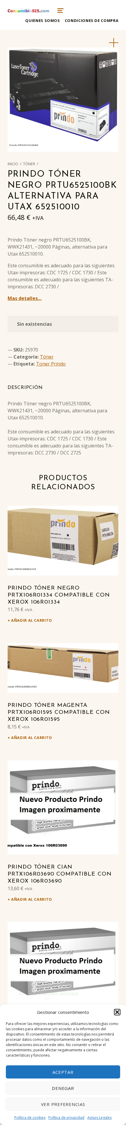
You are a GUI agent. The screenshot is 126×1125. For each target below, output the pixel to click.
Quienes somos (42, 20)
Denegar (63, 1088)
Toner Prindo (51, 364)
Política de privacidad (66, 1117)
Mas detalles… (25, 298)
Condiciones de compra (91, 20)
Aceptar (62, 1072)
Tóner (29, 163)
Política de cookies (29, 1117)
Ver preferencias (63, 1104)
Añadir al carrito (31, 620)
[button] (117, 1012)
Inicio (13, 163)
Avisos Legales (99, 1117)
